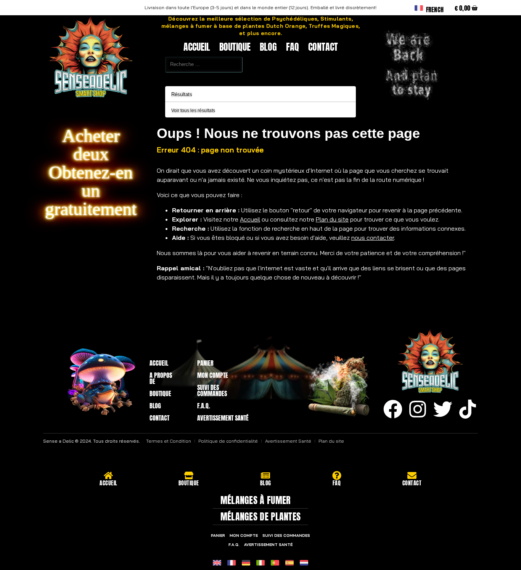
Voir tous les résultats (193, 110)
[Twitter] (442, 409)
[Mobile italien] (260, 563)
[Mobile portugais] (275, 563)
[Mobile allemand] (246, 563)
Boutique (235, 47)
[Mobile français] (231, 563)
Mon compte (212, 375)
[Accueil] (108, 475)
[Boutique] (188, 475)
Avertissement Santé (223, 418)
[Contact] (411, 475)
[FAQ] (336, 475)
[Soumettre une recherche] (148, 77)
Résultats (181, 94)
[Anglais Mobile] (217, 563)
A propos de (161, 378)
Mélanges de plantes (260, 516)
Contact (323, 47)
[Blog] (265, 475)
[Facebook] (392, 409)
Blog (268, 47)
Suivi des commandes (212, 390)
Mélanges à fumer (255, 500)
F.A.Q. (203, 406)
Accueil (196, 47)
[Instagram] (417, 409)
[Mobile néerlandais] (304, 563)
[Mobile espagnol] (289, 563)
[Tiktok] (467, 409)
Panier (205, 363)
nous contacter (372, 237)
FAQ (292, 47)
